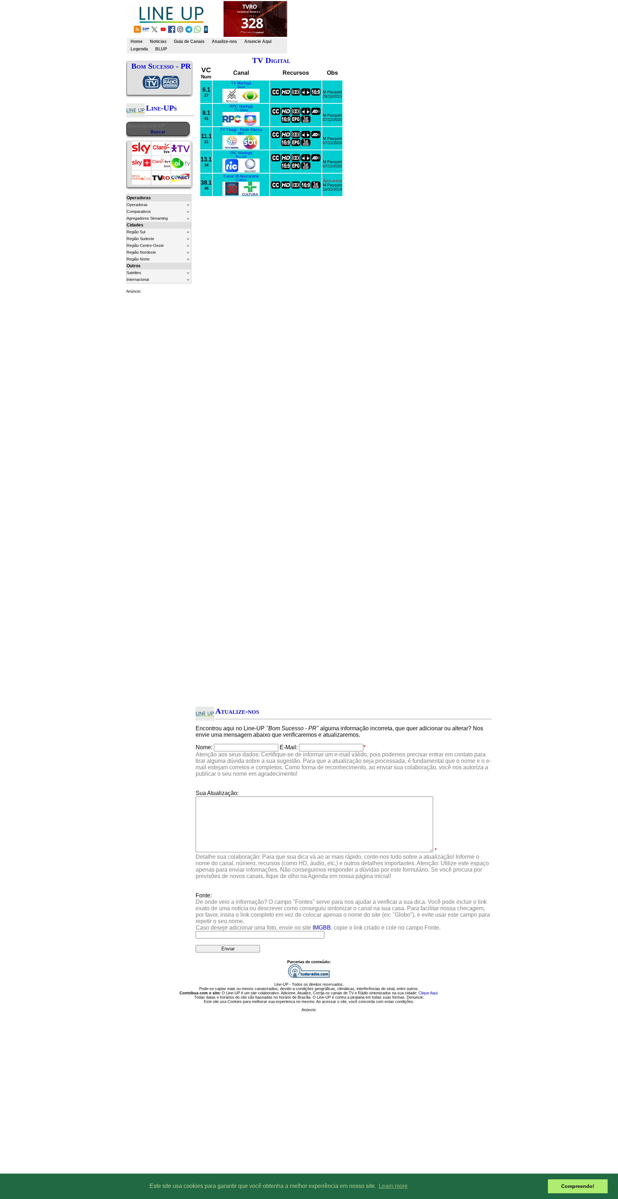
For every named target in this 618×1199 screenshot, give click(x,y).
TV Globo (241, 110)
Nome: (204, 747)
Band (241, 87)
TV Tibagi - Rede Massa (241, 129)
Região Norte (138, 259)
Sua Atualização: (217, 793)
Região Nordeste (141, 252)
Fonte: (343, 911)
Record (241, 157)
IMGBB (322, 928)
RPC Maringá (241, 106)
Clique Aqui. (428, 993)
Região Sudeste (140, 239)
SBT (241, 133)
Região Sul (136, 232)
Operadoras (137, 205)
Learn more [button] (393, 1186)
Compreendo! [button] (577, 1186)
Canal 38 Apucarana (241, 176)
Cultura (241, 180)
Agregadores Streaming (147, 218)
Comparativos (139, 211)
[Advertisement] (419, 27)
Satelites (134, 272)
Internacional (138, 279)
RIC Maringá (241, 153)
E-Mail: (289, 747)
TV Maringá (241, 83)
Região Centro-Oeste (145, 245)
